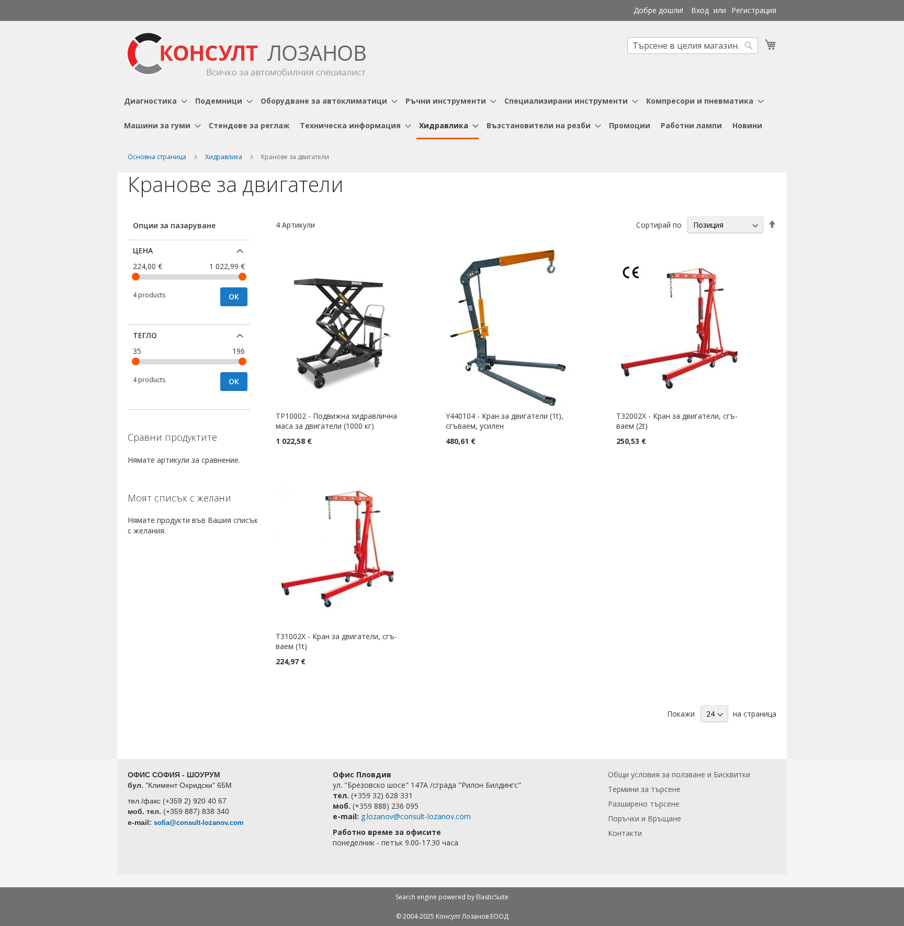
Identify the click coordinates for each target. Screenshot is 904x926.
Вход (700, 10)
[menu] (452, 113)
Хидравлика (224, 156)
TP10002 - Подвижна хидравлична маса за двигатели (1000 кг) (336, 421)
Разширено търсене (644, 804)
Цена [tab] (143, 250)
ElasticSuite (492, 896)
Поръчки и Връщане (644, 818)
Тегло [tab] (145, 335)
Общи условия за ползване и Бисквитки (679, 774)
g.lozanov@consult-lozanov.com (416, 816)
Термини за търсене (644, 789)
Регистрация (753, 10)
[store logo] (247, 54)
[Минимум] (136, 277)
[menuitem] (154, 100)
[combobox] (692, 45)
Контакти (625, 833)
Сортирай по (659, 225)
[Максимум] (242, 277)
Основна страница (158, 156)
